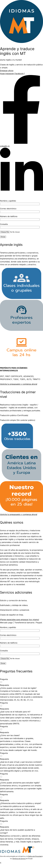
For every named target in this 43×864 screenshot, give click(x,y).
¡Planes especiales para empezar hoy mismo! (19, 619)
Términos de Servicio (19, 858)
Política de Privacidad (35, 856)
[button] (0, 862)
